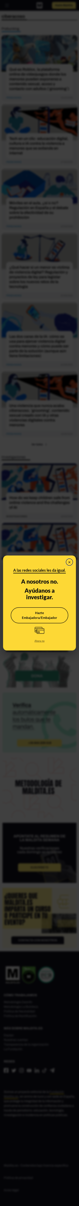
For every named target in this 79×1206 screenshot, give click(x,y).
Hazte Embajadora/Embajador (39, 615)
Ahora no (39, 640)
